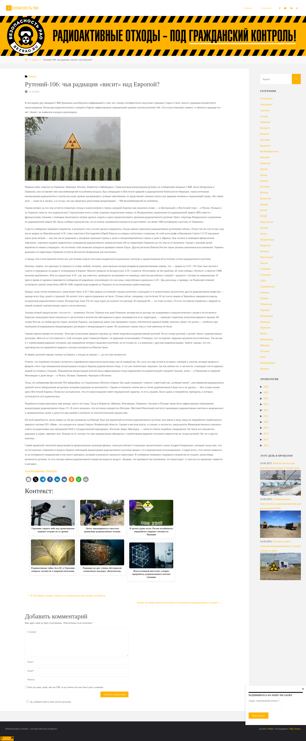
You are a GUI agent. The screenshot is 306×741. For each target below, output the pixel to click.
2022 (266, 410)
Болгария (265, 139)
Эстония (264, 351)
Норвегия (265, 245)
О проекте (266, 8)
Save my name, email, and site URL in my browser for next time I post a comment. (66, 687)
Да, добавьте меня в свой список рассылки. (51, 701)
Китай (263, 210)
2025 (266, 392)
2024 (266, 398)
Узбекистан (266, 304)
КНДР (263, 216)
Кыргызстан (266, 221)
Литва (263, 233)
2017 (266, 439)
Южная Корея (267, 362)
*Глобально (266, 98)
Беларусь (265, 127)
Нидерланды (267, 239)
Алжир (264, 116)
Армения (265, 122)
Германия (265, 163)
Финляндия (266, 315)
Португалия (266, 257)
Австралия (266, 104)
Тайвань (264, 292)
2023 (266, 404)
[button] (28, 479)
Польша (264, 251)
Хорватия (265, 327)
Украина (264, 310)
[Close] (303, 688)
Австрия (264, 110)
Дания (263, 175)
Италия (264, 192)
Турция (264, 298)
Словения (265, 274)
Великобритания (269, 151)
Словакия (265, 268)
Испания (265, 186)
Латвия (264, 227)
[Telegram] (297, 8)
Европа (35, 59)
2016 (266, 445)
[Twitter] (285, 8)
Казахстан (265, 198)
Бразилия (265, 145)
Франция (265, 321)
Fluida (270, 728)
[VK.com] (291, 8)
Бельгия (264, 133)
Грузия (263, 169)
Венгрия (264, 157)
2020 (266, 421)
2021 (266, 416)
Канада (264, 204)
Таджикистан (267, 286)
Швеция (264, 345)
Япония (264, 368)
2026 (266, 386)
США (263, 280)
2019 (266, 427)
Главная (248, 8)
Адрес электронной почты (264, 700)
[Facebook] (279, 8)
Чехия (263, 333)
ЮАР (263, 356)
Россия (264, 263)
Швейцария (266, 339)
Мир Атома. (295, 728)
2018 (266, 433)
